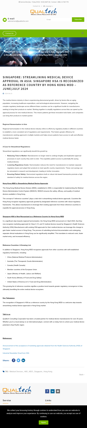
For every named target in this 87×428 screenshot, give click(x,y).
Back (81, 375)
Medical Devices (16, 371)
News (39, 49)
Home (32, 49)
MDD (30, 371)
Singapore (38, 371)
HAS (26, 371)
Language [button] (48, 6)
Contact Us (36, 6)
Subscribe (78, 19)
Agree (43, 422)
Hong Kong (47, 371)
